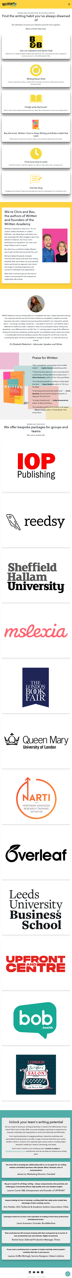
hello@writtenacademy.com (16, 1151)
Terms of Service (31, 1276)
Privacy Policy (41, 1276)
